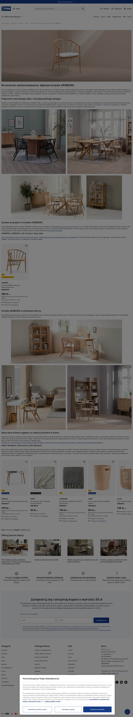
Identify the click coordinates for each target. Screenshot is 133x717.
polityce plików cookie (52, 701)
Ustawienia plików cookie (37, 709)
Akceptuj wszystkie (97, 709)
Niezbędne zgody (68, 709)
